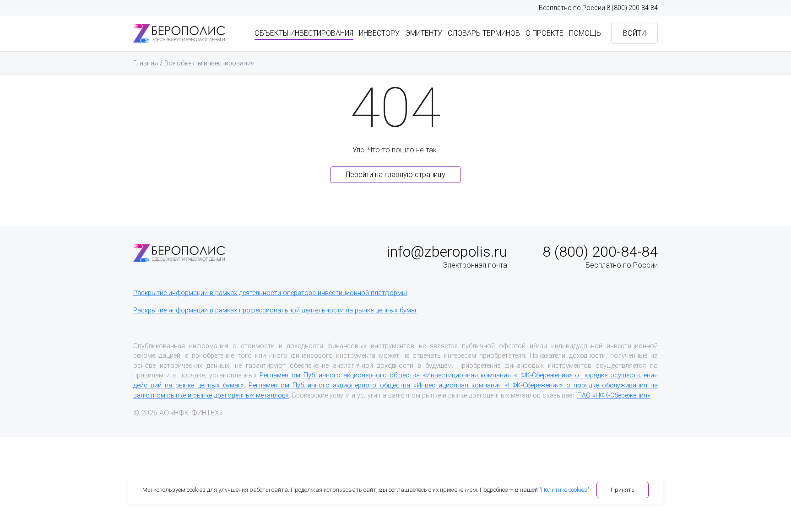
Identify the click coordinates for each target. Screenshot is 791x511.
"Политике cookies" (564, 489)
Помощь (585, 33)
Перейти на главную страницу (395, 174)
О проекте (544, 33)
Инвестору (379, 33)
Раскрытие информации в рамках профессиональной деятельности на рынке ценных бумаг (275, 310)
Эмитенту (423, 33)
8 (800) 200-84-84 (632, 7)
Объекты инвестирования (304, 33)
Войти (634, 33)
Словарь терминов (484, 33)
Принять (622, 489)
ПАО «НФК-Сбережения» (613, 395)
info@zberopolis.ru (447, 251)
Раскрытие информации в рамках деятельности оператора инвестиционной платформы (270, 293)
